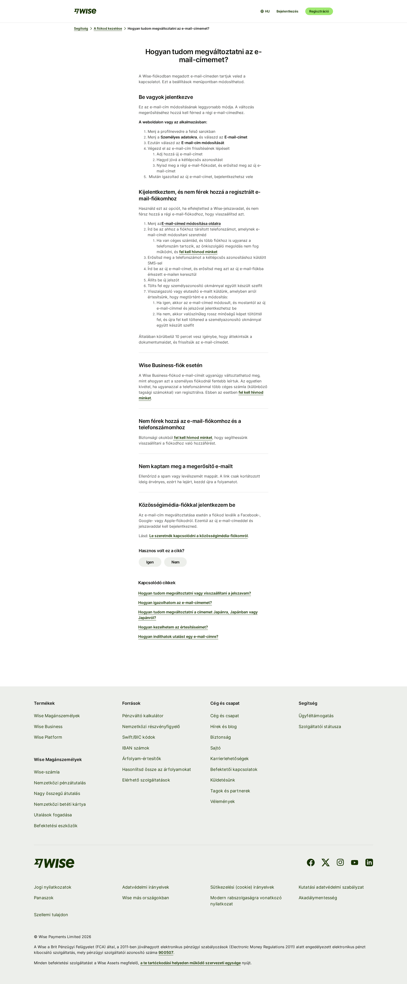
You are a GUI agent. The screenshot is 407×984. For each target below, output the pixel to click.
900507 (166, 952)
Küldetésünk (222, 779)
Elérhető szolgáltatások (146, 779)
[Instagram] (340, 863)
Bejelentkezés (287, 11)
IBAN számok (136, 747)
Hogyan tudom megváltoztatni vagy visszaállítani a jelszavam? (194, 593)
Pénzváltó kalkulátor (143, 715)
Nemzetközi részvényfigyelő (151, 726)
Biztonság (220, 737)
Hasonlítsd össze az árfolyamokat (156, 769)
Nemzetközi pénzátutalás (60, 782)
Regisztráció (319, 11)
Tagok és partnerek (230, 790)
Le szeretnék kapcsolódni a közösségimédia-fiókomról (198, 535)
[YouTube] (354, 863)
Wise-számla (47, 771)
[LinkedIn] (369, 863)
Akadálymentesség (318, 897)
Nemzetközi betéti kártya (60, 804)
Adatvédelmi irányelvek (145, 887)
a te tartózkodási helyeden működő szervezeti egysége (190, 962)
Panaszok (43, 897)
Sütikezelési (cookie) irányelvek (242, 887)
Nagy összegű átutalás (57, 793)
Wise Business (48, 726)
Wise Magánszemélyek (57, 715)
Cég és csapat (224, 715)
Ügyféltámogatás (316, 715)
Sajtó (215, 747)
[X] (326, 863)
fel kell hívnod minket (198, 251)
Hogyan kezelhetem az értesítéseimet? (173, 627)
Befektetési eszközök (56, 825)
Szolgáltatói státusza (320, 726)
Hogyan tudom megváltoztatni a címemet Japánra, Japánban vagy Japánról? (198, 615)
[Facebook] (311, 863)
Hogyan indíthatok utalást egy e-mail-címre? (178, 636)
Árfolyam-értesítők (141, 758)
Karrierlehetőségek (229, 758)
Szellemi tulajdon (51, 914)
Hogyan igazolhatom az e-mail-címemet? (175, 602)
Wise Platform (48, 737)
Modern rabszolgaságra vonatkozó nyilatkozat (246, 900)
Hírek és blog (223, 726)
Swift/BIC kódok (138, 737)
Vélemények (222, 801)
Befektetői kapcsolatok (233, 769)
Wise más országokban (145, 897)
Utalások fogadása (53, 814)
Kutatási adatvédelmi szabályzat (331, 887)
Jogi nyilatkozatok (52, 887)
